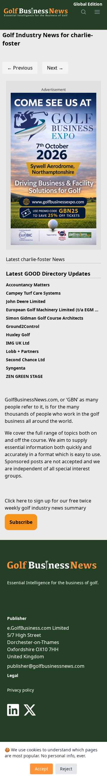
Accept (41, 769)
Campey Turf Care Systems (33, 293)
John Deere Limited (25, 301)
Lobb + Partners (22, 351)
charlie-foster (36, 259)
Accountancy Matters (28, 285)
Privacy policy (20, 690)
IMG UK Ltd (17, 343)
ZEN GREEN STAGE (24, 376)
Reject (66, 769)
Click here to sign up (28, 500)
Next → (55, 68)
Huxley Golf (18, 334)
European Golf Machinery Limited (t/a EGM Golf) (55, 309)
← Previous (20, 68)
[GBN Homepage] (35, 12)
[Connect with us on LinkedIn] (14, 710)
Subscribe (21, 522)
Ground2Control (22, 326)
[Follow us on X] (29, 710)
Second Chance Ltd (25, 359)
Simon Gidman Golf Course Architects (44, 318)
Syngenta (15, 368)
